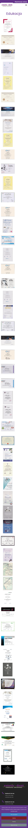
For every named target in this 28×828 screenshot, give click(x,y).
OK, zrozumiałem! (14, 814)
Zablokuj (14, 818)
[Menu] (26, 5)
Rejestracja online (21, 2)
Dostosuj (14, 821)
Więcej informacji (14, 825)
